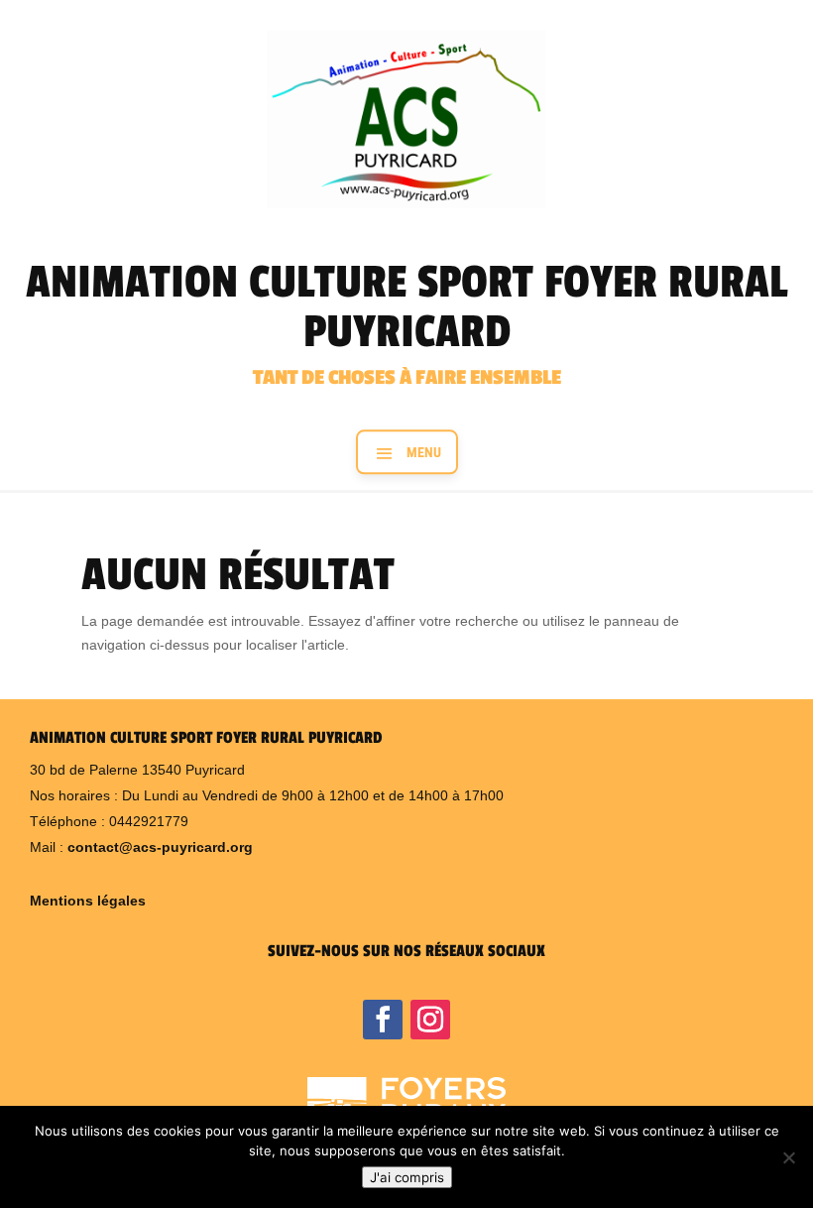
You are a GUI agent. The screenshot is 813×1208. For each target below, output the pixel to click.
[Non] (788, 1157)
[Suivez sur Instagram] (430, 1019)
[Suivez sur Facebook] (383, 1019)
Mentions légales (88, 900)
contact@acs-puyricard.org (160, 847)
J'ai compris (407, 1177)
